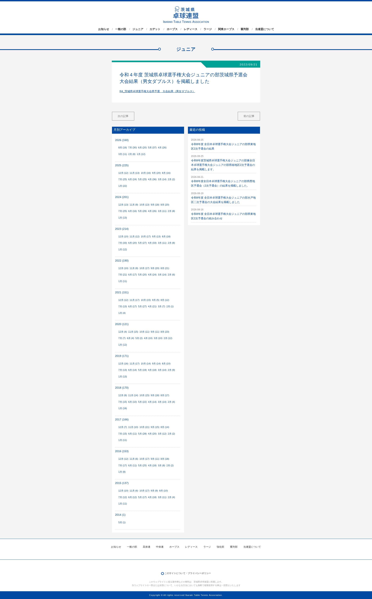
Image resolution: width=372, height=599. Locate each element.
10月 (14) (146, 363)
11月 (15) (133, 332)
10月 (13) (144, 205)
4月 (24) (152, 275)
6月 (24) (132, 179)
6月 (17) (132, 275)
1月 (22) (122, 186)
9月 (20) (156, 173)
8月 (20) (165, 205)
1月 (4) (122, 313)
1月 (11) (122, 281)
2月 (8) (131, 154)
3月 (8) (161, 465)
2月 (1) (170, 306)
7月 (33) (122, 243)
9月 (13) (156, 236)
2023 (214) (122, 228)
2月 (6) (171, 275)
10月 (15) (146, 300)
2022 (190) (122, 260)
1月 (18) (122, 408)
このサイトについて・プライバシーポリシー (187, 573)
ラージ (208, 29)
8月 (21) (165, 268)
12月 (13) (123, 205)
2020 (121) (122, 324)
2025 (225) (122, 165)
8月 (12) (165, 300)
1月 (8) (122, 472)
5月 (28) (142, 434)
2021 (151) (122, 292)
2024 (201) (122, 197)
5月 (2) (139, 338)
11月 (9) (134, 205)
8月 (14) (165, 427)
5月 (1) (122, 522)
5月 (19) (142, 370)
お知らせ (103, 29)
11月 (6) (134, 459)
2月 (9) (171, 370)
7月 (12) (122, 497)
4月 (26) (162, 147)
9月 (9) (154, 491)
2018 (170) (122, 387)
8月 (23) (165, 332)
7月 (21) (122, 275)
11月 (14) (133, 395)
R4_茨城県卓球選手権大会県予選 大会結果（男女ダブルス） (157, 91)
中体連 (160, 546)
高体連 (146, 546)
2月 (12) (168, 338)
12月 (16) (123, 363)
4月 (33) (152, 243)
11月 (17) (135, 300)
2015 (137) (122, 483)
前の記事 (249, 116)
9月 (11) (155, 332)
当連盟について (264, 29)
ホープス (172, 29)
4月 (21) (152, 306)
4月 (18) (152, 370)
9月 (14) (156, 363)
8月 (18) (166, 236)
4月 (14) (152, 402)
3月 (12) (162, 434)
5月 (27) (142, 243)
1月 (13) (122, 218)
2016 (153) (122, 451)
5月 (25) (142, 179)
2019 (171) (122, 356)
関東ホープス (226, 29)
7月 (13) (122, 306)
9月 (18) (155, 205)
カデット (155, 29)
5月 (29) (142, 211)
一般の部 (120, 29)
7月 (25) (122, 179)
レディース (190, 29)
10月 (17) (146, 236)
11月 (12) (135, 236)
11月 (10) (133, 427)
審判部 (245, 29)
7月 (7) (122, 338)
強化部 (220, 546)
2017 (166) (122, 419)
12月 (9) (122, 395)
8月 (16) (122, 147)
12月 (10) (123, 236)
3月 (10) (158, 338)
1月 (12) (141, 154)
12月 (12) (123, 173)
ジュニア (138, 29)
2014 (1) (120, 514)
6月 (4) (130, 338)
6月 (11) (132, 434)
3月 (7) (161, 306)
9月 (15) (155, 427)
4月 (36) (152, 179)
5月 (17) (142, 497)
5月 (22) (142, 402)
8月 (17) (165, 395)
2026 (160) (122, 140)
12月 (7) (122, 427)
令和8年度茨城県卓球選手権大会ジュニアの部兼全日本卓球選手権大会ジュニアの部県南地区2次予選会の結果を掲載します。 (223, 165)
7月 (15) (122, 402)
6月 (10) (132, 402)
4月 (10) (148, 338)
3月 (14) (162, 179)
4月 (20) (152, 434)
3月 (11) (122, 154)
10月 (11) (144, 332)
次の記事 (123, 116)
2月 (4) (171, 402)
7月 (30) (132, 147)
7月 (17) (122, 465)
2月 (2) (171, 179)
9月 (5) (155, 300)
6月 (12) (132, 497)
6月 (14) (132, 370)
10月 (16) (146, 173)
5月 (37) (152, 147)
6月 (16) (132, 211)
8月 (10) (166, 363)
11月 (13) (135, 173)
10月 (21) (144, 427)
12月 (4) (122, 332)
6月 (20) (142, 147)
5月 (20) (142, 275)
